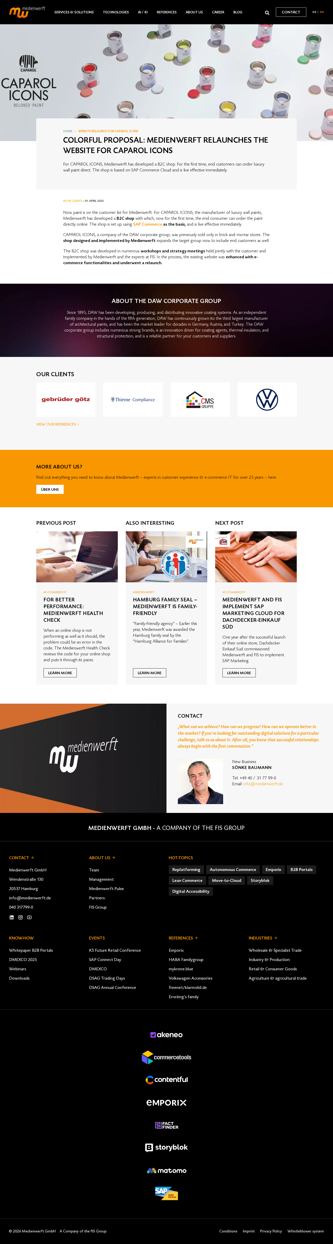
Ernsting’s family (184, 996)
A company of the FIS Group (201, 828)
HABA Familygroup (186, 959)
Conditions (228, 1231)
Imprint (249, 1231)
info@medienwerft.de (263, 783)
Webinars (17, 968)
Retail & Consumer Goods (273, 968)
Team (94, 870)
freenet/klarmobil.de (188, 987)
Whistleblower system (305, 1231)
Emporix (176, 950)
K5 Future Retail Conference (115, 950)
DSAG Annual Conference (112, 987)
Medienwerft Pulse (106, 888)
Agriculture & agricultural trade (278, 978)
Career (218, 12)
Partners (97, 897)
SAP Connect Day (105, 959)
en (322, 12)
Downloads (19, 978)
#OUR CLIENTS (73, 201)
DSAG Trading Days (107, 978)
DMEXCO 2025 (23, 959)
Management (101, 879)
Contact (291, 12)
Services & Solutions (74, 12)
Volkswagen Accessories (190, 978)
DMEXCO (98, 968)
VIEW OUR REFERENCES (56, 424)
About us (194, 12)
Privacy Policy (271, 1231)
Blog (237, 12)
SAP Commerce (147, 224)
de (314, 12)
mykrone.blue (181, 968)
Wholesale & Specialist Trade (275, 950)
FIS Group (98, 907)
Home (67, 131)
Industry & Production (269, 959)
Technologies (116, 12)
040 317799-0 (21, 907)
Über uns (50, 489)
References (167, 12)
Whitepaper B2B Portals (31, 950)
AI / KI (143, 12)
